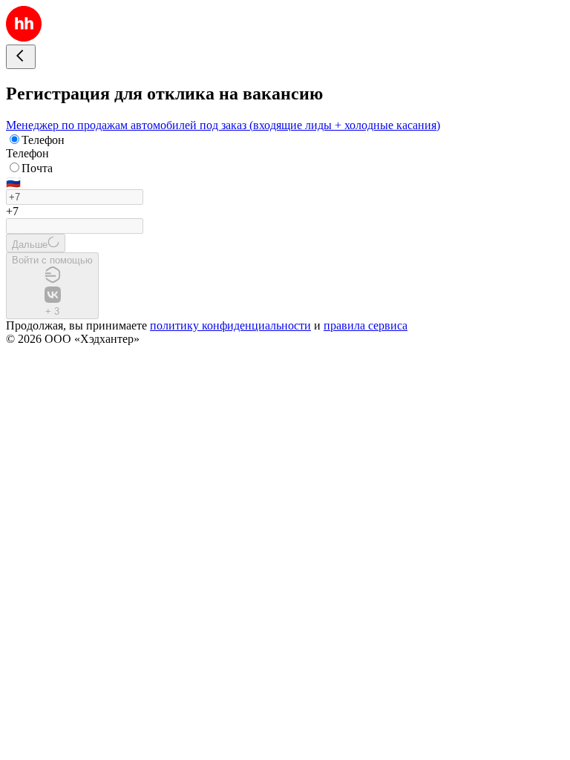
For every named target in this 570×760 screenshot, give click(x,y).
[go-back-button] (21, 57)
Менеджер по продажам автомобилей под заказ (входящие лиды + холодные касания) (223, 125)
